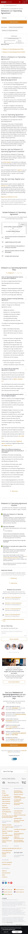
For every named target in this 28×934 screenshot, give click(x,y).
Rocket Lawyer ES (20, 889)
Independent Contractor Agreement (19, 797)
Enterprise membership (8, 848)
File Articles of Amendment (5, 838)
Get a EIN (4, 829)
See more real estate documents (19, 821)
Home (3, 791)
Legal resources (6, 809)
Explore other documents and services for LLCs (13, 620)
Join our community (7, 862)
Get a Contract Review (14, 682)
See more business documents (18, 803)
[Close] (25, 930)
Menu (24, 2)
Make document (14, 22)
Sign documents (6, 799)
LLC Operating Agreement (17, 800)
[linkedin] (6, 883)
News (3, 875)
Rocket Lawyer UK (8, 889)
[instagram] (9, 883)
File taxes (4, 805)
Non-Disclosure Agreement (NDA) (18, 791)
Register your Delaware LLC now (9, 197)
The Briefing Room (6, 811)
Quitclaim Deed (18, 818)
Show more (14, 578)
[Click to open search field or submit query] (19, 2)
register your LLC (8, 445)
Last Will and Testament (20, 829)
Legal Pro (19, 170)
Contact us (4, 877)
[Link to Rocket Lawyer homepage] (6, 2)
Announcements (6, 873)
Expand (23, 224)
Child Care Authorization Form (19, 837)
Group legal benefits (7, 850)
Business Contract (18, 794)
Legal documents (6, 797)
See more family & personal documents (19, 841)
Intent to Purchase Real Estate (20, 815)
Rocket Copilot (6, 162)
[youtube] (11, 883)
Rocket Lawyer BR (8, 894)
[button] (1, 5)
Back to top (15, 491)
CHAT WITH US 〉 (18, 848)
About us (4, 870)
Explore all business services (7, 841)
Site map (4, 814)
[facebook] (3, 883)
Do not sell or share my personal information (8, 816)
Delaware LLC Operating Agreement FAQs (13, 49)
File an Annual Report (7, 835)
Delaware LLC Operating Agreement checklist (14, 52)
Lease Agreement (18, 811)
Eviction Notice (17, 813)
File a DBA (4, 833)
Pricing (3, 793)
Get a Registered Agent (7, 827)
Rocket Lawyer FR (8, 892)
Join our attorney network (6, 853)
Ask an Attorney (6, 803)
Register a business (7, 825)
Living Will (16, 831)
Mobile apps (5, 807)
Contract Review (6, 801)
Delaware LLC (4, 185)
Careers (4, 856)
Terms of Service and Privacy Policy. (8, 929)
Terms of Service (10, 922)
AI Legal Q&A (5, 795)
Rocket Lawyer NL (20, 892)
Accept (17, 931)
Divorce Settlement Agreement (19, 834)
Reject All (6, 931)
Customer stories (6, 864)
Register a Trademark (7, 831)
